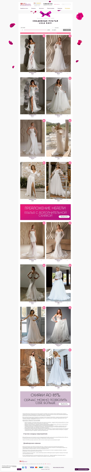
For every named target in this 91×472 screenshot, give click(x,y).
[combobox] (37, 28)
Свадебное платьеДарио (32, 302)
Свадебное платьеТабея (32, 200)
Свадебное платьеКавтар (32, 387)
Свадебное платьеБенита (58, 73)
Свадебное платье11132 (58, 302)
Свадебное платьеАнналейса (32, 345)
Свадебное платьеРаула (32, 73)
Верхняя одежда (50, 8)
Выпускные (41, 8)
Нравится (41, 73)
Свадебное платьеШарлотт (32, 115)
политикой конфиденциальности (9, 467)
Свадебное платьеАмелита (58, 260)
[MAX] (26, 467)
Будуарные (60, 8)
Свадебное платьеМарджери (58, 345)
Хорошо (19, 469)
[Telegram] (23, 467)
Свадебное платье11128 (58, 387)
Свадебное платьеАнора (32, 260)
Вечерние (33, 8)
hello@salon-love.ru (58, 467)
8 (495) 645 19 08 (47, 3)
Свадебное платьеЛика (58, 158)
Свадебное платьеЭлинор (58, 115)
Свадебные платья (24, 8)
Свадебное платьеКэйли (58, 200)
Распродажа (67, 8)
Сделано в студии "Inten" (45, 469)
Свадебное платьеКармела (32, 158)
